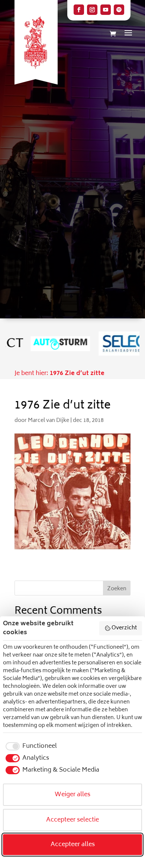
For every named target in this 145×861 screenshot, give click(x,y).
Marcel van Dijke (48, 420)
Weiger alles (72, 794)
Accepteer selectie (72, 820)
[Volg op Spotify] (119, 9)
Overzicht (124, 628)
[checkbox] (30, 746)
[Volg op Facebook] (79, 9)
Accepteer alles (73, 844)
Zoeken (116, 589)
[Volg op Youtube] (105, 9)
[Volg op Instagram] (92, 9)
